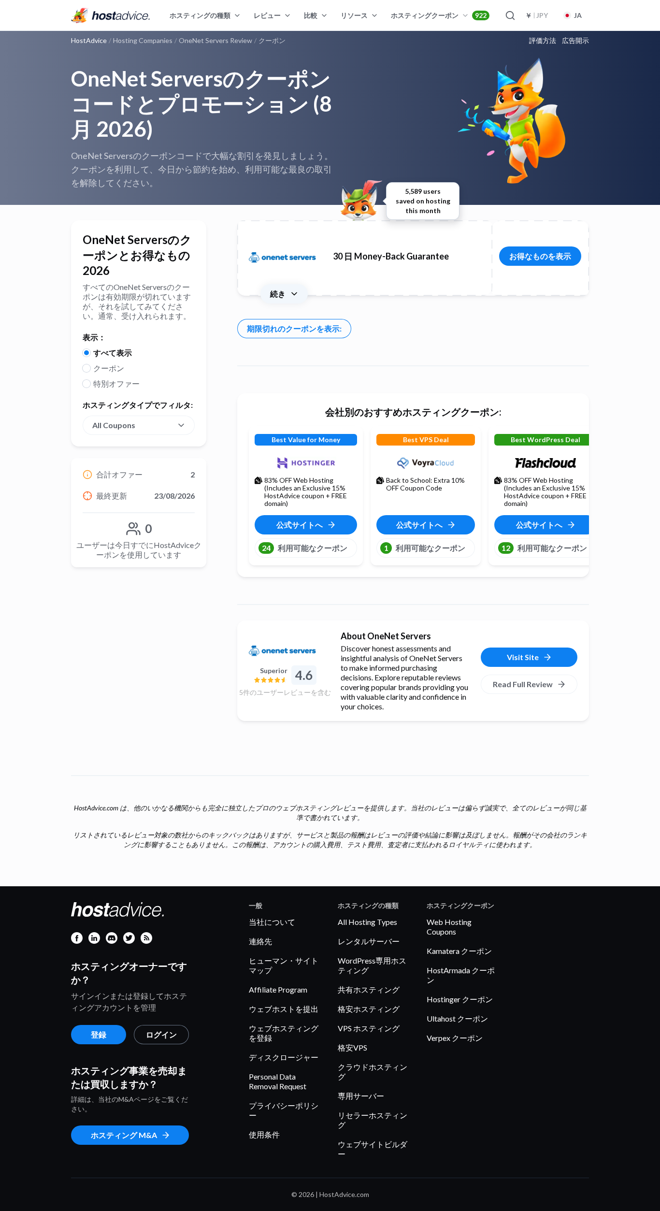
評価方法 (542, 40)
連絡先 (260, 941)
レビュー (267, 15)
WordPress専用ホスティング (372, 965)
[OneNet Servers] (285, 652)
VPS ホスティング (369, 1028)
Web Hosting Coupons (449, 926)
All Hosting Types (367, 921)
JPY (536, 15)
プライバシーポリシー (283, 1110)
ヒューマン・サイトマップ (283, 965)
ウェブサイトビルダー (372, 1148)
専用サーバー (361, 1095)
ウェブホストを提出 (283, 1008)
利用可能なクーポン (304, 547)
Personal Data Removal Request (277, 1081)
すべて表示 (112, 352)
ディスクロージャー (283, 1057)
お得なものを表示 (540, 255)
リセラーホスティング (372, 1119)
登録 (98, 1034)
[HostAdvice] (110, 15)
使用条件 (264, 1134)
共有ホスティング (369, 989)
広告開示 (575, 40)
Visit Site (523, 657)
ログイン (161, 1034)
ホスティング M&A (124, 1134)
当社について (272, 921)
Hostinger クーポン (460, 999)
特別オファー (116, 383)
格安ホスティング (369, 1008)
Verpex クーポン (455, 1037)
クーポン (108, 368)
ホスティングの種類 (200, 15)
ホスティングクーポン (439, 15)
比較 (310, 15)
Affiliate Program (278, 989)
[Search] (509, 15)
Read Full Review (523, 684)
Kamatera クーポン (459, 950)
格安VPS (352, 1047)
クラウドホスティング (372, 1071)
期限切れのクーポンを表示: (294, 328)
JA (578, 15)
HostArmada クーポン (461, 975)
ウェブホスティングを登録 (283, 1033)
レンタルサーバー (369, 941)
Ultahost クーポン (457, 1018)
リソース (354, 15)
